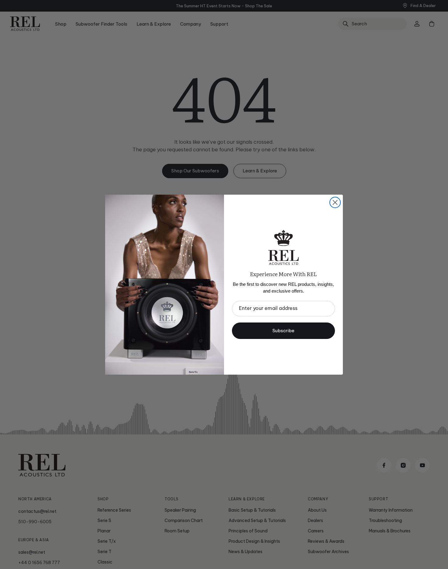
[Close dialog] (335, 202)
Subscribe (283, 330)
